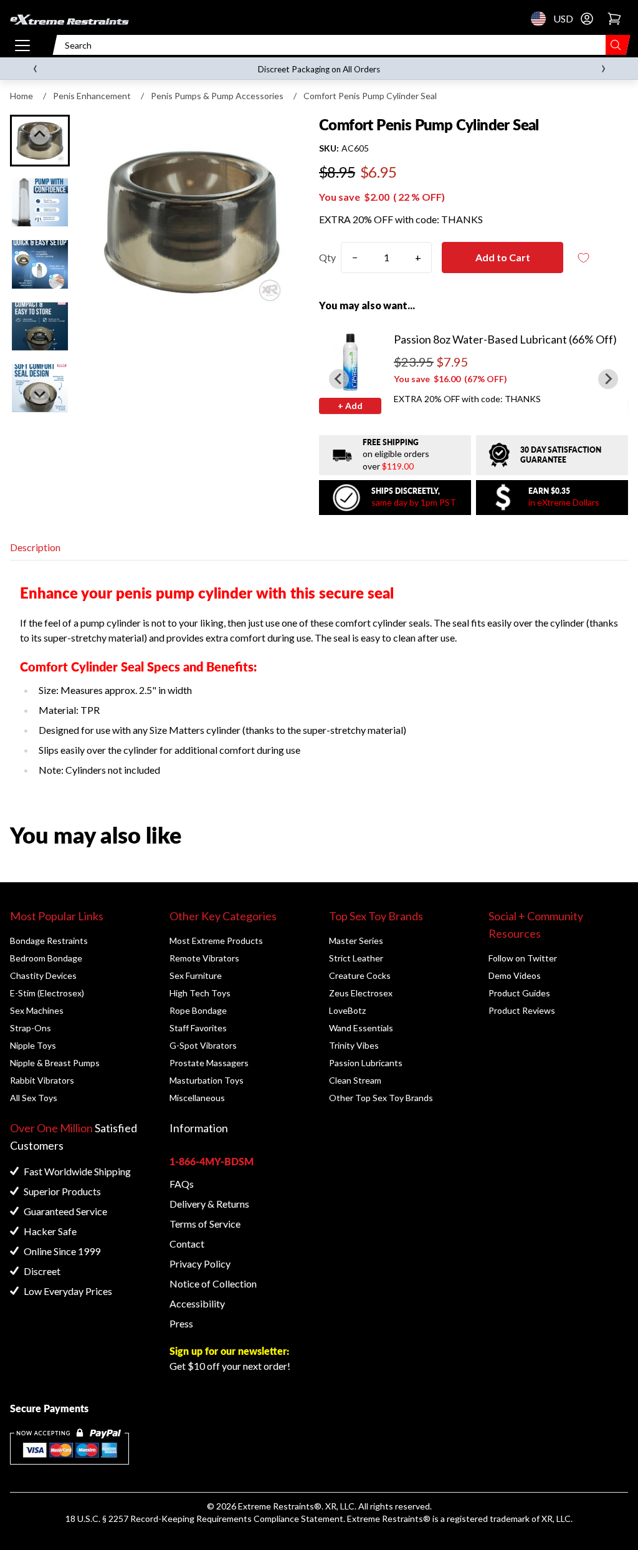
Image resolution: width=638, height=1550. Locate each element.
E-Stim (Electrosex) (47, 993)
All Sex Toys (33, 1097)
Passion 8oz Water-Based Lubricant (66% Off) (505, 339)
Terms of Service (204, 1224)
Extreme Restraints (276, 1506)
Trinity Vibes (354, 1045)
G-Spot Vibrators (203, 1045)
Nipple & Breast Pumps (55, 1062)
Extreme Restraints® (389, 1518)
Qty (327, 257)
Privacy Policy (200, 1263)
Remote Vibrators (204, 958)
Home (21, 95)
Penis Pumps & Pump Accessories (217, 95)
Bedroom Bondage (46, 958)
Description (35, 547)
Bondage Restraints (49, 940)
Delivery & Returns (209, 1204)
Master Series (356, 940)
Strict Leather (356, 958)
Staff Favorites (198, 1028)
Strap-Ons (30, 1028)
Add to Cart (502, 257)
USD (542, 19)
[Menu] (22, 44)
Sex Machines (37, 1010)
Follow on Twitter (522, 958)
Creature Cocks (360, 975)
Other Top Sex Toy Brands (381, 1097)
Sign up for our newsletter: (229, 1351)
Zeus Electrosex (361, 993)
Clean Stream (355, 1080)
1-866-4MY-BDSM (211, 1161)
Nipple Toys (33, 1045)
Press (181, 1323)
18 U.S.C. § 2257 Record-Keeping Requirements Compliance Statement (204, 1518)
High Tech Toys (200, 993)
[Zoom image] (192, 222)
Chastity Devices (43, 975)
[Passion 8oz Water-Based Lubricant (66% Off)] (350, 361)
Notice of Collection (213, 1283)
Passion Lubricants (365, 1062)
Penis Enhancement (92, 95)
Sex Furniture (195, 975)
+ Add (350, 405)
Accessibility (197, 1303)
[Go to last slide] (40, 135)
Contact (186, 1243)
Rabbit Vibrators (42, 1080)
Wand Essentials (361, 1028)
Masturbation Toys (206, 1080)
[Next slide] (40, 394)
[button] (40, 202)
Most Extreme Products (216, 940)
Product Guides (519, 993)
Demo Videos (514, 975)
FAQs (181, 1184)
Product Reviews (521, 1010)
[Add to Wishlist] (583, 257)
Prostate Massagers (209, 1062)
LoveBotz (347, 1010)
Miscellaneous (197, 1097)
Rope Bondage (198, 1010)
